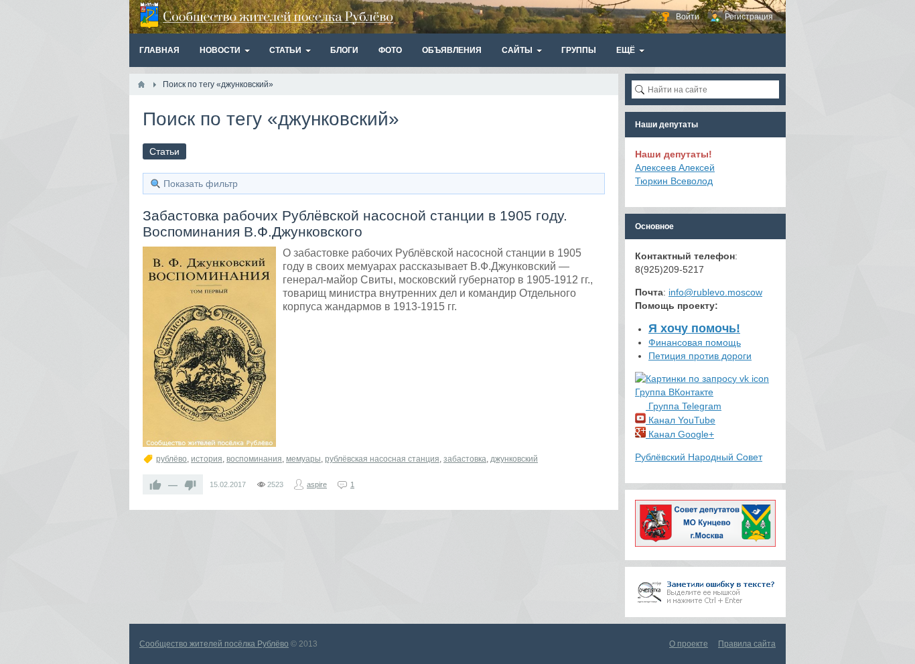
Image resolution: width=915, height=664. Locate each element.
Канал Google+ (680, 434)
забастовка (464, 459)
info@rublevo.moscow (715, 292)
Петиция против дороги (700, 355)
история (206, 459)
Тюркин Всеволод (674, 181)
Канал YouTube (680, 420)
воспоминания (254, 459)
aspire (317, 484)
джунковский (514, 459)
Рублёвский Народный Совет (698, 457)
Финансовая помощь (694, 342)
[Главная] (141, 84)
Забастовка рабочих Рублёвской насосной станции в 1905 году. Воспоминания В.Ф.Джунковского (355, 223)
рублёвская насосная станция (382, 459)
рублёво (171, 459)
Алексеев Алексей (675, 167)
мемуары (303, 459)
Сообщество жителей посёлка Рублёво (214, 644)
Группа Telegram (683, 406)
